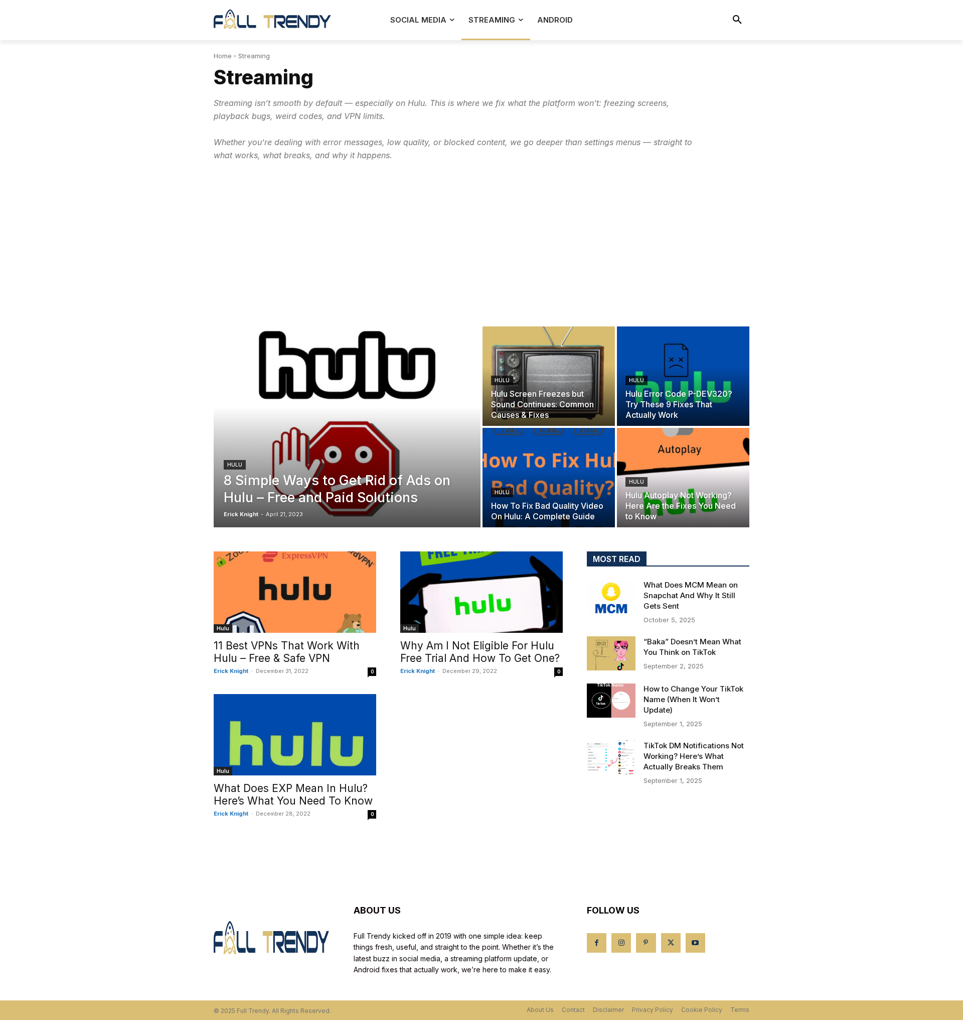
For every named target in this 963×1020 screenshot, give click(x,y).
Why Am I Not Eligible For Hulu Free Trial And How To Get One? (480, 651)
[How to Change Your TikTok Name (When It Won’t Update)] (611, 701)
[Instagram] (621, 943)
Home (223, 56)
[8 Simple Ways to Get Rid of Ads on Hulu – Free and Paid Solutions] (347, 426)
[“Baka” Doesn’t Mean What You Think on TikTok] (611, 653)
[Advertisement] (481, 244)
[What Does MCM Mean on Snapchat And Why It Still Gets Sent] (611, 597)
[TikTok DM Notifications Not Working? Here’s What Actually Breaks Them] (611, 757)
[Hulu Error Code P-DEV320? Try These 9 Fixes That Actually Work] (683, 376)
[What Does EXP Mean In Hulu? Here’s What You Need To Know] (295, 734)
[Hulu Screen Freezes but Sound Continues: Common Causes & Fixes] (549, 376)
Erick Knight (231, 670)
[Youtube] (695, 943)
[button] (737, 20)
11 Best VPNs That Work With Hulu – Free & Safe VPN (287, 651)
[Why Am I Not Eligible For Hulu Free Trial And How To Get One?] (481, 592)
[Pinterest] (646, 943)
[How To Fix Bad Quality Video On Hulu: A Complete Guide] (549, 477)
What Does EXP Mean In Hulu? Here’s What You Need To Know (293, 794)
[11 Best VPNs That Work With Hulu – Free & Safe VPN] (295, 592)
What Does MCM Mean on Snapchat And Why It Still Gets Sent (691, 595)
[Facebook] (596, 943)
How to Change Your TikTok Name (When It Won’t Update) (693, 699)
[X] (671, 943)
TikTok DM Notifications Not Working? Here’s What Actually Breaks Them (694, 756)
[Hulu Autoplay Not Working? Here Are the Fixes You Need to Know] (683, 477)
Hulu (234, 465)
